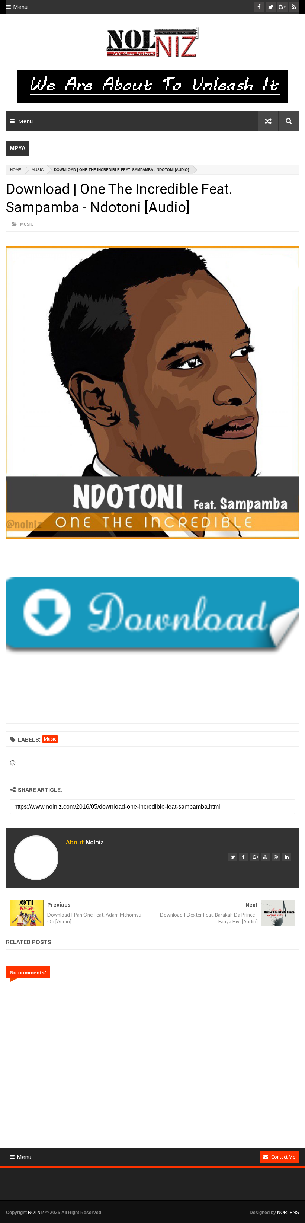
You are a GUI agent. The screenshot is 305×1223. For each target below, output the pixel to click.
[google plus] (254, 857)
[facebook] (243, 857)
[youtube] (265, 857)
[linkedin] (286, 857)
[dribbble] (276, 857)
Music (38, 170)
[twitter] (232, 857)
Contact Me (283, 1157)
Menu (20, 7)
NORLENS (288, 1212)
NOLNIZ (36, 1212)
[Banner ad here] (158, 1219)
